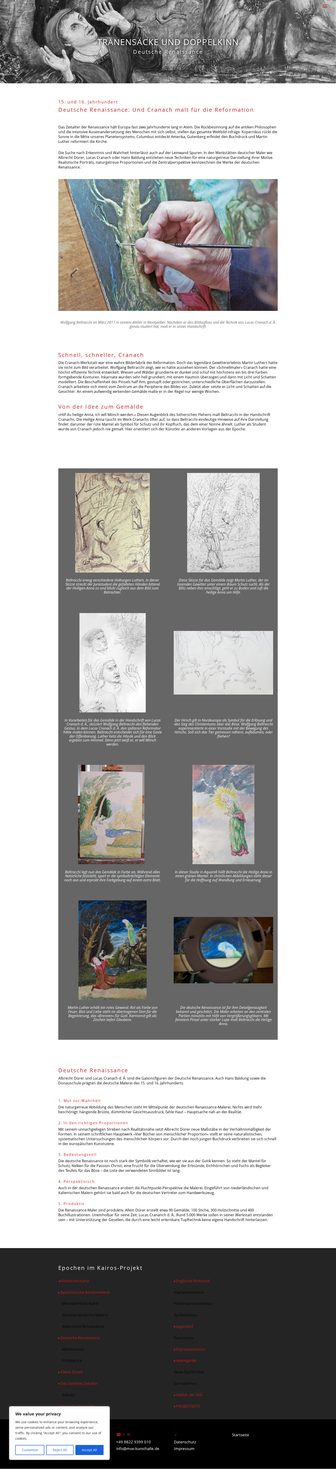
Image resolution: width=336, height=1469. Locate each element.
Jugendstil (184, 1326)
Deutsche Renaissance (80, 1337)
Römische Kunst (75, 1280)
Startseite (240, 1434)
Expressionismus (190, 1349)
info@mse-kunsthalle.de (137, 1448)
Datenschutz (185, 1442)
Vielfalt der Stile (189, 1394)
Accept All (89, 1450)
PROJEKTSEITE (188, 1406)
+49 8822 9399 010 (133, 1442)
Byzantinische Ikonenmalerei (85, 1292)
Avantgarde (186, 1360)
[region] (59, 1433)
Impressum (184, 1448)
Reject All (60, 1450)
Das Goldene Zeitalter (79, 1383)
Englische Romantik (193, 1280)
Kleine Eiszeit (72, 1371)
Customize (30, 1450)
